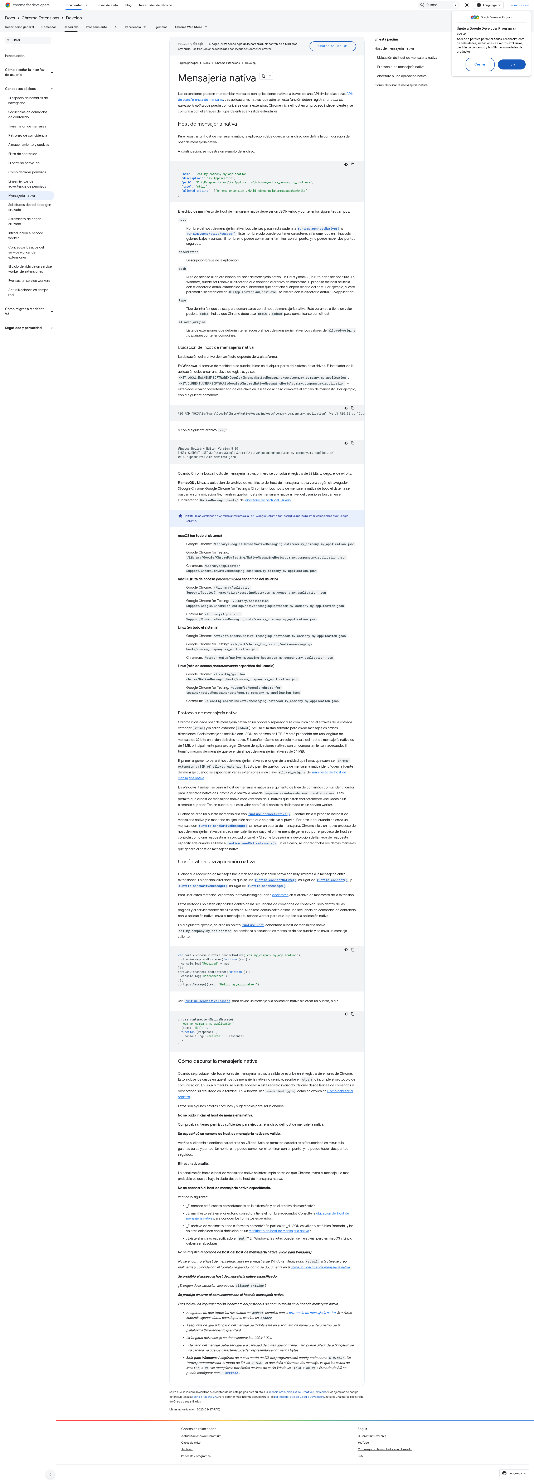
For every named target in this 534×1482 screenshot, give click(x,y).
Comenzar (48, 27)
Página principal (188, 63)
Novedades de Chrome (155, 5)
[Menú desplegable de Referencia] (146, 26)
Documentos (73, 5)
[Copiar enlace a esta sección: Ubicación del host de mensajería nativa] (258, 347)
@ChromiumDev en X (372, 1436)
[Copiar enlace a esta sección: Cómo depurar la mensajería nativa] (261, 1061)
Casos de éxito (107, 5)
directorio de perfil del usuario (268, 500)
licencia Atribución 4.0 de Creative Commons (297, 1392)
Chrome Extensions (40, 18)
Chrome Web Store (188, 27)
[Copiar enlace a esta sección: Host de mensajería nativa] (241, 124)
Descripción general (19, 27)
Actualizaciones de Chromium (201, 1436)
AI (116, 27)
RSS (360, 1456)
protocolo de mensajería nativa (312, 1313)
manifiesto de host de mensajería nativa (279, 1231)
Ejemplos (161, 27)
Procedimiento (96, 27)
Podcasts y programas (195, 1456)
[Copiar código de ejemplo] (352, 164)
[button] (24, 72)
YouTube (363, 1442)
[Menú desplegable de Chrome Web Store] (207, 26)
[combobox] (439, 5)
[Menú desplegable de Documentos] (88, 5)
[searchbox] (28, 40)
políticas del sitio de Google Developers (299, 1397)
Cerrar (480, 64)
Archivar (187, 1449)
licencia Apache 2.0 (204, 1397)
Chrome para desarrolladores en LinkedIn (385, 1449)
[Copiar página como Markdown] (263, 75)
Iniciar (512, 64)
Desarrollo (71, 27)
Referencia (133, 27)
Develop (74, 18)
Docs (10, 18)
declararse (280, 895)
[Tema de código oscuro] (346, 164)
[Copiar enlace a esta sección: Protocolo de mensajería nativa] (242, 713)
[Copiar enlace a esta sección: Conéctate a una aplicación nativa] (259, 862)
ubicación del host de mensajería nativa (320, 1267)
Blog (128, 5)
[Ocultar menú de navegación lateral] (50, 1474)
